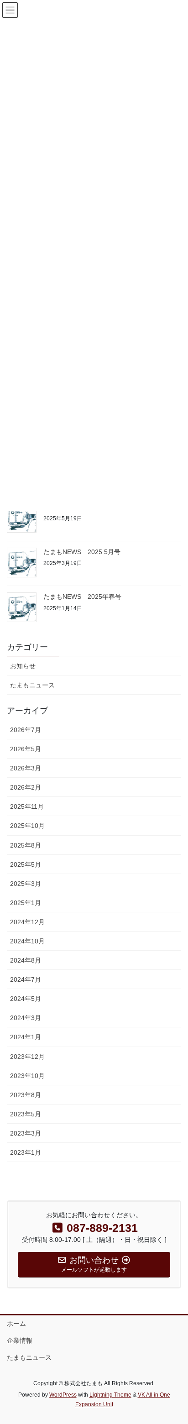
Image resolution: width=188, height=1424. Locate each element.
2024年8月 (25, 960)
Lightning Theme (110, 1395)
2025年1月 (25, 902)
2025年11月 (27, 806)
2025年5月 (25, 864)
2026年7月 (25, 729)
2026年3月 (25, 768)
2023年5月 (25, 1114)
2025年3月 (25, 883)
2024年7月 (25, 979)
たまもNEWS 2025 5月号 (81, 551)
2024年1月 (25, 1037)
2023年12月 (27, 1056)
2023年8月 (25, 1095)
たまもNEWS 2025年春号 (82, 596)
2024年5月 (25, 998)
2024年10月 (27, 941)
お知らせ (23, 666)
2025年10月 (27, 825)
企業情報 (19, 1340)
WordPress (63, 1395)
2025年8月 (25, 845)
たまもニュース (32, 685)
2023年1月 (25, 1152)
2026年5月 (25, 749)
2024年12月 (27, 922)
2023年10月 (27, 1075)
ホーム (16, 1323)
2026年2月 (25, 787)
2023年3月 (25, 1133)
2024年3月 (25, 1017)
